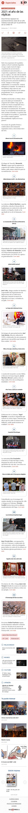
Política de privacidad (14, 803)
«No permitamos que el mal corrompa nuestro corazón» (8, 662)
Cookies (14, 806)
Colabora (14, 801)
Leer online (14, 794)
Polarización (15, 638)
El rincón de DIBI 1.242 (8, 762)
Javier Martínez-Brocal (10, 635)
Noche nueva (5, 740)
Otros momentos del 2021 (8, 648)
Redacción (4, 28)
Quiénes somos (14, 799)
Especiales (11, 2)
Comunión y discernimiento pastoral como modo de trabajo (8, 689)
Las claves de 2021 (9, 8)
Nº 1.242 (5, 638)
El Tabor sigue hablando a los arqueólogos (6, 674)
